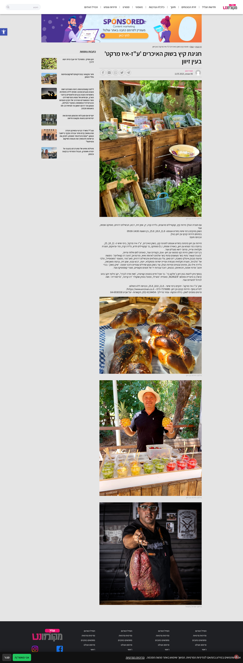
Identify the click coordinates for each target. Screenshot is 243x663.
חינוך (173, 7)
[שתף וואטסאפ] (115, 72)
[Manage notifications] (236, 657)
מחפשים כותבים (199, 640)
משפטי (139, 7)
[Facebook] (60, 649)
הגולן (192, 46)
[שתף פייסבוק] (103, 72)
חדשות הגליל (209, 7)
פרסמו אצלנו (200, 644)
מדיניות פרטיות (199, 635)
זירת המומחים (189, 7)
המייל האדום (91, 7)
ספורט (126, 7)
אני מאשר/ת (22, 657)
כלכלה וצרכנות (156, 7)
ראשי (204, 649)
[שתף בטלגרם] (128, 72)
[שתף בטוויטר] (122, 72)
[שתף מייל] (109, 72)
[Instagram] (35, 649)
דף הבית (198, 46)
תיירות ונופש (110, 7)
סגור (7, 657)
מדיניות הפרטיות (135, 657)
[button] (3, 32)
